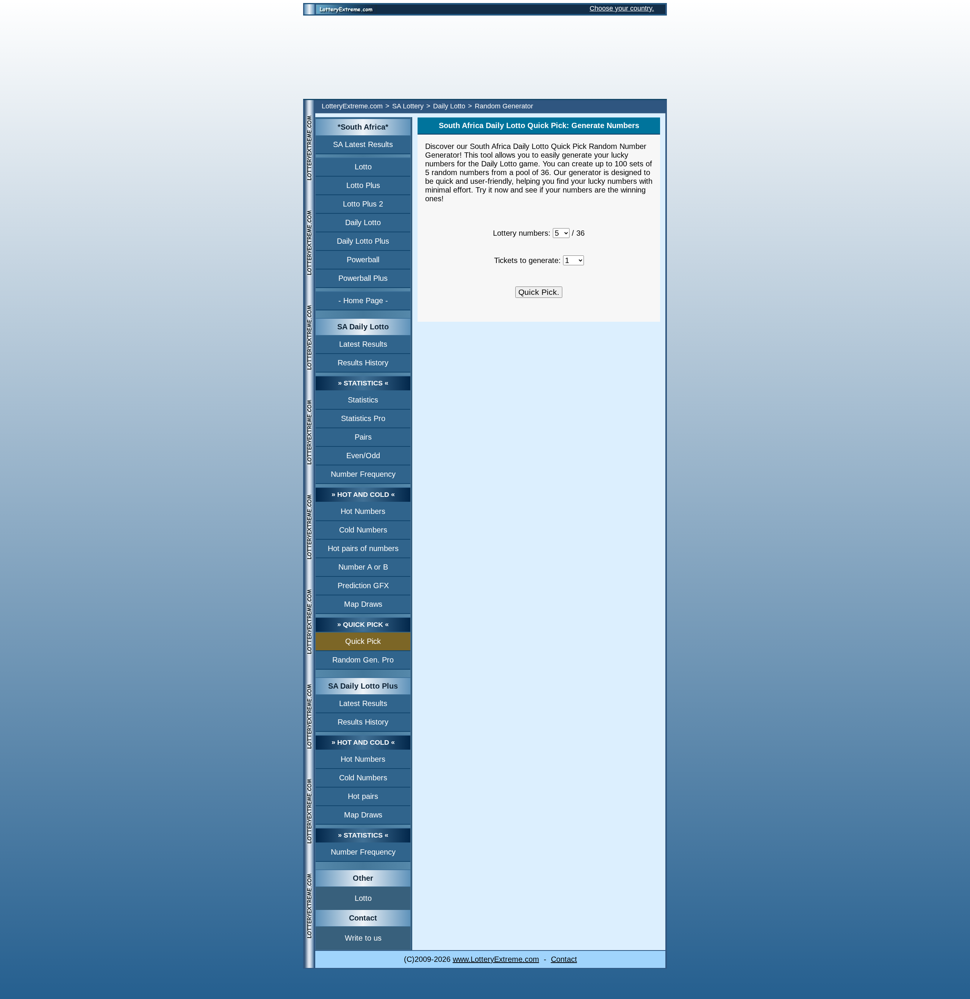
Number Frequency (363, 474)
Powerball (363, 259)
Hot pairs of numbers (363, 548)
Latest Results (363, 344)
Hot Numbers (363, 511)
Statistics (363, 400)
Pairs (363, 437)
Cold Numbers (363, 530)
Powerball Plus (363, 278)
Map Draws (363, 604)
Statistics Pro (363, 418)
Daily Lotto (449, 106)
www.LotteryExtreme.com (496, 959)
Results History (363, 363)
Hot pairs (363, 796)
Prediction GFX (363, 585)
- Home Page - (363, 300)
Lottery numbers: (522, 233)
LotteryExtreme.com (352, 106)
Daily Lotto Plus (363, 241)
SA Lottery (408, 106)
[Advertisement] (485, 57)
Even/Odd (363, 455)
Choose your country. (622, 8)
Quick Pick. (538, 292)
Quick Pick (363, 641)
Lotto (363, 167)
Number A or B (363, 567)
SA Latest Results (363, 144)
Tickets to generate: (527, 260)
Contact (564, 959)
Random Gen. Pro (363, 660)
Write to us (363, 938)
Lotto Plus (363, 185)
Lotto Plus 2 (363, 204)
